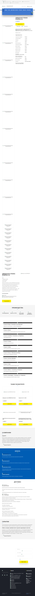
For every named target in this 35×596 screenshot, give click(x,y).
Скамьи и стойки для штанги (16, 573)
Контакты (14, 586)
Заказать (21, 24)
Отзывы (14, 584)
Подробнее (9, 535)
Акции (13, 580)
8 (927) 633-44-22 (9, 1)
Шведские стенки (18, 575)
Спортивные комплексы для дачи (15, 577)
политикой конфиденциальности (24, 565)
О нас (13, 581)
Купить (11, 424)
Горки (13, 579)
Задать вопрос (23, 561)
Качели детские (17, 578)
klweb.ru (27, 593)
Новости (14, 585)
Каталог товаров (3, 10)
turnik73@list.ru (17, 2)
